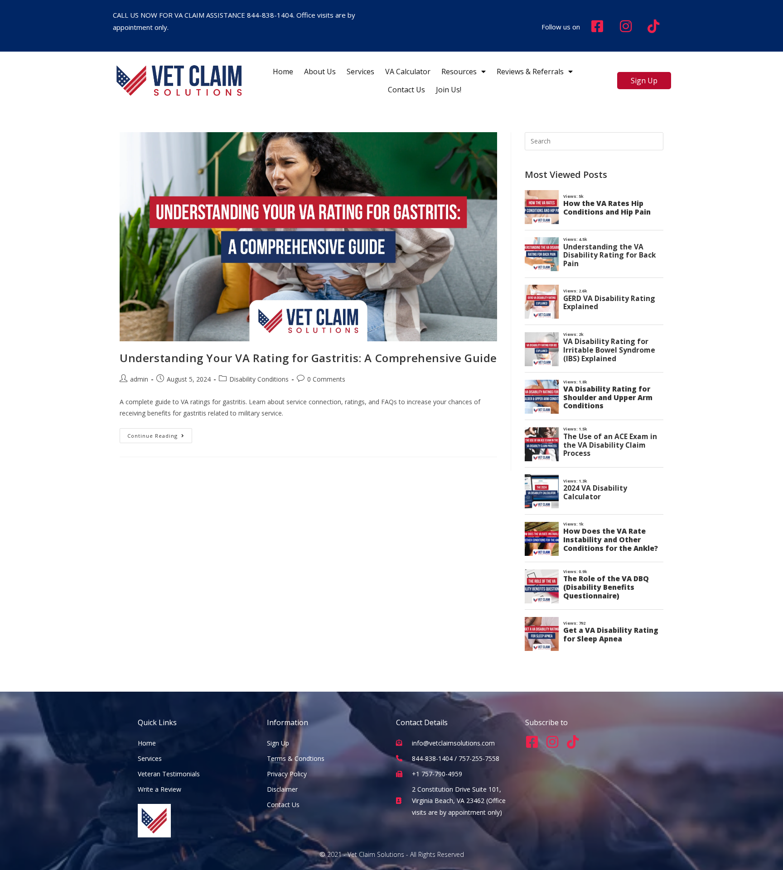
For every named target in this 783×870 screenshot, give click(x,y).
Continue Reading (159, 433)
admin (139, 379)
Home (283, 71)
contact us (406, 90)
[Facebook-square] (532, 742)
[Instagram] (552, 742)
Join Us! (448, 90)
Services (360, 71)
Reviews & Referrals (530, 71)
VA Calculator (407, 71)
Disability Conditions (259, 379)
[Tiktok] (573, 742)
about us (320, 71)
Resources (459, 71)
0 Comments (326, 379)
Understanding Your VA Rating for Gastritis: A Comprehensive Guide (308, 357)
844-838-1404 (270, 14)
